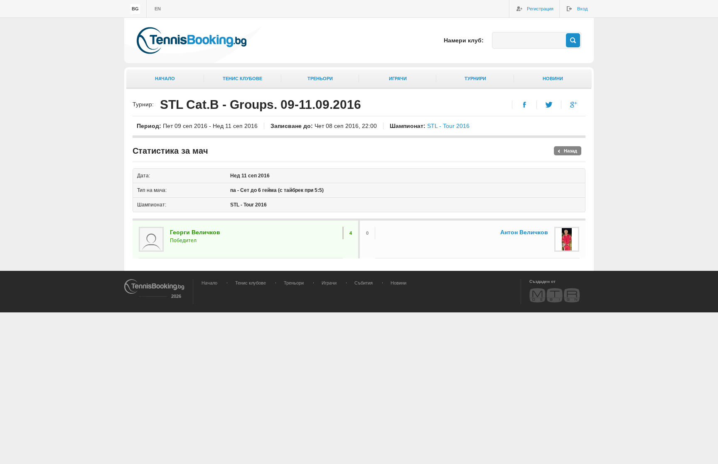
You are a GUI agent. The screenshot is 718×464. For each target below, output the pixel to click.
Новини (553, 78)
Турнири (475, 78)
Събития (363, 282)
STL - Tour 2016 (448, 126)
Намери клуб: (464, 40)
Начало (165, 78)
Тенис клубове (242, 78)
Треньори (320, 78)
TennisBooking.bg (191, 40)
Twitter (549, 105)
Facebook (524, 105)
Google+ (573, 105)
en (158, 8)
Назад (570, 150)
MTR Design (554, 295)
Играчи (398, 78)
